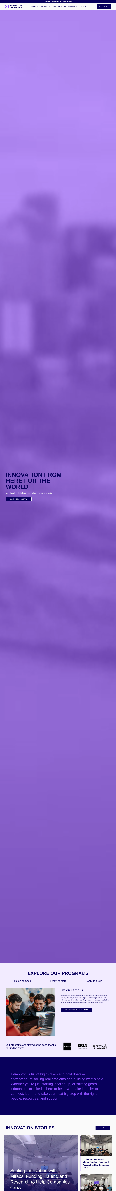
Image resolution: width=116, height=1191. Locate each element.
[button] (49, 6)
